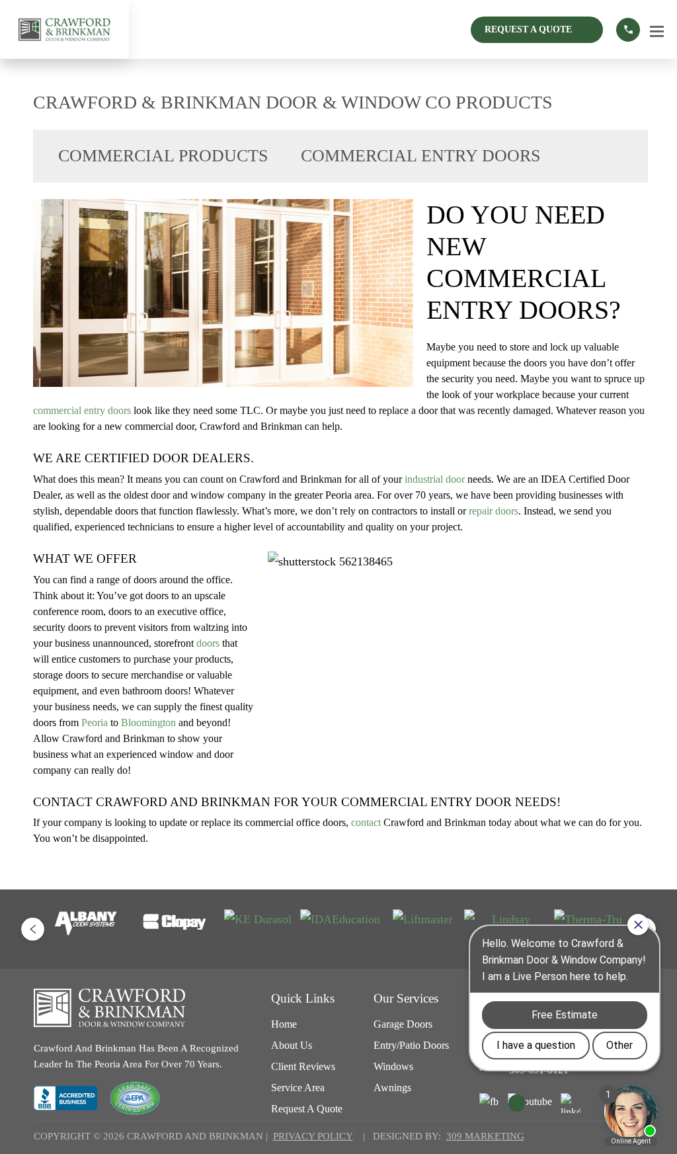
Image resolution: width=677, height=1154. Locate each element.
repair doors (493, 510)
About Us (291, 1045)
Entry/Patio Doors (411, 1045)
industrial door (435, 479)
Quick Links (303, 998)
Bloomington (148, 722)
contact (366, 822)
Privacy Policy (313, 1136)
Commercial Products (163, 155)
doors (207, 643)
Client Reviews (303, 1066)
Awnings (392, 1087)
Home (284, 1024)
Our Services (406, 998)
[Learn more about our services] (628, 30)
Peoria (94, 722)
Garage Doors (403, 1024)
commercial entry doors (82, 410)
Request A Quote (528, 29)
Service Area (298, 1087)
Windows (393, 1066)
